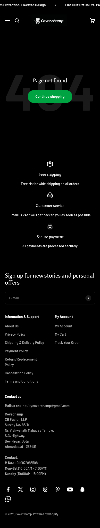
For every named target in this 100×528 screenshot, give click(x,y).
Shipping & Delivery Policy (24, 342)
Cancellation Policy (19, 373)
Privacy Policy (15, 334)
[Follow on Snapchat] (82, 489)
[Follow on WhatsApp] (8, 499)
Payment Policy (16, 351)
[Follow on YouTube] (70, 489)
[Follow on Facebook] (8, 489)
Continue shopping (50, 96)
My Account (63, 326)
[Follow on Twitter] (20, 489)
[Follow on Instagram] (33, 489)
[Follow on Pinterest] (57, 489)
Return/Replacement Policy (21, 362)
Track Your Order (67, 342)
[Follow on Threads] (45, 489)
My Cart (60, 334)
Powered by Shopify (45, 514)
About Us (12, 326)
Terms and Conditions (21, 381)
